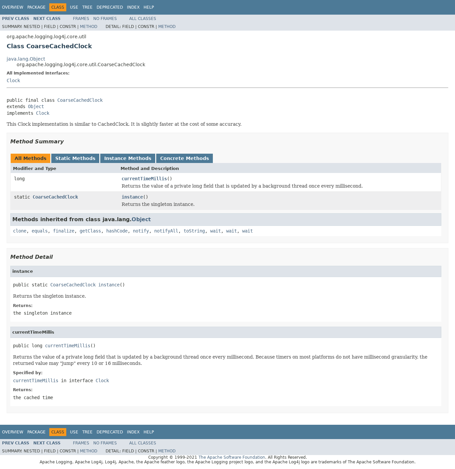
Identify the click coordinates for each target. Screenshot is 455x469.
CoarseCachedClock (80, 100)
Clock (13, 80)
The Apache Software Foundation (232, 457)
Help (149, 7)
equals (40, 231)
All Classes (142, 18)
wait (215, 231)
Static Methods (75, 158)
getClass (90, 231)
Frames (81, 18)
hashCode (117, 231)
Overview (12, 7)
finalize (63, 231)
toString (194, 231)
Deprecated (110, 7)
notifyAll (166, 231)
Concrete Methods (184, 158)
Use (74, 7)
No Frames (105, 18)
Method (88, 26)
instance (132, 197)
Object (36, 106)
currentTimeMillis (144, 178)
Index (133, 7)
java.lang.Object (26, 59)
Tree (87, 7)
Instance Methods (127, 158)
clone (19, 231)
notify (141, 231)
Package (36, 7)
